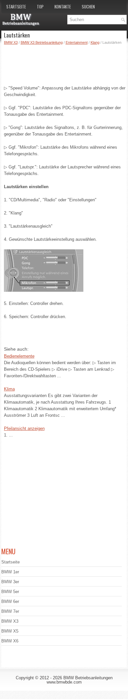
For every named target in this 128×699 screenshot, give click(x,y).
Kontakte (62, 6)
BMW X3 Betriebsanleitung (42, 42)
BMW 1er (10, 571)
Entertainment (77, 42)
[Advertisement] (65, 63)
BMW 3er (10, 581)
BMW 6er (10, 601)
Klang (95, 42)
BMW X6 (9, 640)
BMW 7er (10, 611)
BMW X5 (9, 631)
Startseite (16, 6)
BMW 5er (10, 591)
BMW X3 (11, 42)
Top (40, 6)
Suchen (88, 6)
